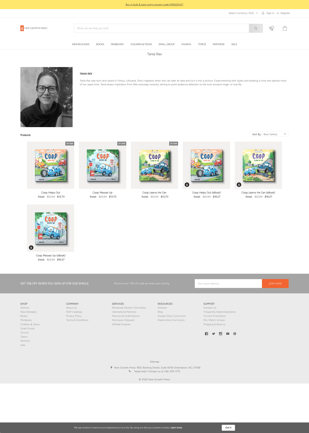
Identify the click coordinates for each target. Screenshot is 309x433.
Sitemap (154, 361)
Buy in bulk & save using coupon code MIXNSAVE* (154, 4)
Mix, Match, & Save (214, 320)
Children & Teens (30, 324)
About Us (71, 307)
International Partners (124, 311)
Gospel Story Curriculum (172, 316)
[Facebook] (206, 334)
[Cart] (284, 28)
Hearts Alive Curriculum (171, 320)
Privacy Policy (74, 316)
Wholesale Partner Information (129, 307)
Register (285, 13)
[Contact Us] (273, 28)
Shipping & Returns (214, 324)
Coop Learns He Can (154, 192)
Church (24, 332)
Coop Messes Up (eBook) (50, 255)
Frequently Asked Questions (219, 311)
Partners (25, 340)
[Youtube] (228, 334)
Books (23, 316)
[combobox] (168, 28)
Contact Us (209, 307)
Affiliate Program (121, 324)
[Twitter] (214, 334)
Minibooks (26, 320)
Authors (24, 307)
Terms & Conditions (77, 320)
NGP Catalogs (74, 311)
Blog (160, 311)
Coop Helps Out (50, 192)
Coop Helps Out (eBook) (206, 192)
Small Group (27, 328)
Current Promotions (214, 316)
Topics (24, 336)
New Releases (28, 311)
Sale (22, 345)
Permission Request (123, 320)
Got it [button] (228, 427)
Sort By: (256, 134)
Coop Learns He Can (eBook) (258, 192)
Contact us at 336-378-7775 (163, 371)
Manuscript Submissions (126, 316)
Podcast (162, 307)
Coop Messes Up (102, 192)
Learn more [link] (176, 427)
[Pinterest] (235, 334)
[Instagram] (221, 334)
